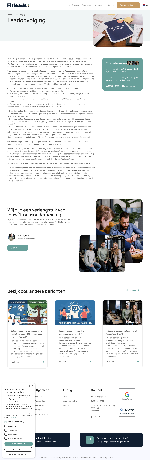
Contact (111, 5)
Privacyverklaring (55, 457)
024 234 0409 (113, 86)
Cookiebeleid (66, 457)
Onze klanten (99, 5)
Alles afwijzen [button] (18, 449)
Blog (65, 396)
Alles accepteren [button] (18, 444)
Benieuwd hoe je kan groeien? (112, 438)
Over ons (75, 5)
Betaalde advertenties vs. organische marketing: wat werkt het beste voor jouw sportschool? (27, 334)
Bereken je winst (126, 5)
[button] (18, 454)
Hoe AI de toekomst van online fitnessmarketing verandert (71, 332)
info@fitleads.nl (130, 86)
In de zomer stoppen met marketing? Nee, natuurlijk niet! (121, 332)
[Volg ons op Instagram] (95, 417)
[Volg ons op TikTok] (99, 417)
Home (67, 5)
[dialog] (18, 420)
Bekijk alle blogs (129, 290)
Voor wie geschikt (70, 401)
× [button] (32, 386)
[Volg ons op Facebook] (92, 417)
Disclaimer (76, 457)
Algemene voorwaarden (89, 457)
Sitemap (66, 405)
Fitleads (110, 457)
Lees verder (14, 417)
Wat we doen (87, 5)
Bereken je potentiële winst (38, 438)
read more (15, 362)
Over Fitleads (16, 248)
